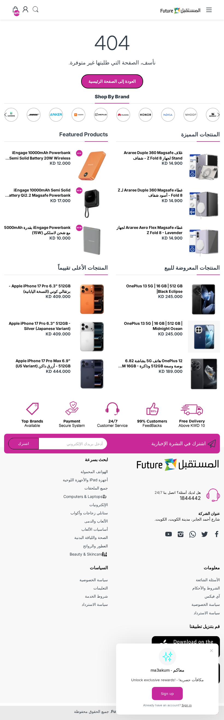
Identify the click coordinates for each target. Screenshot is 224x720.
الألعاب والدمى (96, 521)
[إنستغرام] (180, 534)
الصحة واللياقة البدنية (91, 537)
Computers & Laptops (82, 496)
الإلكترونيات (98, 504)
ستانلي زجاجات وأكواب (89, 513)
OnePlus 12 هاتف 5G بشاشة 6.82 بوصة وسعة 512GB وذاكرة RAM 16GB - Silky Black (149, 363)
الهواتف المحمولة (94, 471)
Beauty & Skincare (86, 554)
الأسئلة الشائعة (208, 579)
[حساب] (25, 9)
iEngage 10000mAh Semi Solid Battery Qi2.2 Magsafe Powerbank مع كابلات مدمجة (38, 193)
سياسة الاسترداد (207, 612)
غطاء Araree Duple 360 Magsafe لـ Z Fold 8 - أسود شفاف (150, 193)
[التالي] (218, 115)
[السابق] (5, 115)
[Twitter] (204, 534)
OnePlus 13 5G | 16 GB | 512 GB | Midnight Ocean (153, 326)
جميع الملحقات (96, 488)
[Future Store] (180, 14)
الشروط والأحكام (206, 588)
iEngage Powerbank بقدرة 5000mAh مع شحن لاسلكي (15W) (37, 230)
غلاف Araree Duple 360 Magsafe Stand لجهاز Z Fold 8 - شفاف (153, 155)
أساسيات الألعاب (94, 529)
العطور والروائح (95, 546)
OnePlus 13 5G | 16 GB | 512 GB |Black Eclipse (154, 289)
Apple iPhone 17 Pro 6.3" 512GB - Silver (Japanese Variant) (39, 326)
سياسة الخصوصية (205, 604)
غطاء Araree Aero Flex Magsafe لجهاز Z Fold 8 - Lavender (149, 230)
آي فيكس (212, 596)
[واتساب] (192, 534)
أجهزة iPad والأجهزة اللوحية (85, 479)
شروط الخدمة (96, 596)
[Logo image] (213, 115)
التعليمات (100, 588)
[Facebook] (216, 534)
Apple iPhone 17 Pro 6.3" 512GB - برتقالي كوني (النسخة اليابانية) (39, 289)
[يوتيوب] (168, 534)
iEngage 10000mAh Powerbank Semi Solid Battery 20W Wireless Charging (39, 155)
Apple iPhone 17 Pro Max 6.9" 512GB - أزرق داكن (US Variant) (43, 363)
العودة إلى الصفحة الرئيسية (112, 81)
